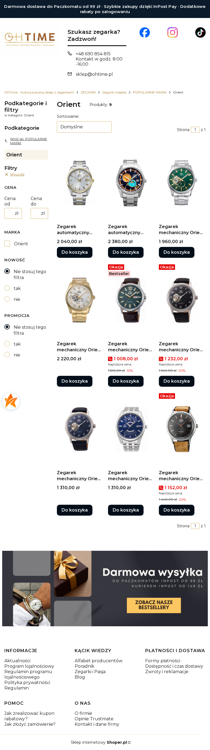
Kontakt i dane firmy (97, 724)
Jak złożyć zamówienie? (30, 724)
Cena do (36, 201)
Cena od (10, 201)
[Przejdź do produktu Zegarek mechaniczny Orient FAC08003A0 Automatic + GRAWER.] (182, 429)
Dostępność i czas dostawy (174, 666)
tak (17, 288)
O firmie (83, 713)
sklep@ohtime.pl (94, 74)
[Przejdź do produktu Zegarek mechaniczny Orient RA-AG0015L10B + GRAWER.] (80, 429)
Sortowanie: (68, 116)
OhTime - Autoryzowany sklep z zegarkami (39, 92)
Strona (183, 129)
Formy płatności (162, 660)
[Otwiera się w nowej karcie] (144, 32)
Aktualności (17, 660)
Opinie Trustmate (94, 718)
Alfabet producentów (98, 660)
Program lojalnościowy (29, 666)
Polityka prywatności (27, 682)
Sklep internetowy (99, 742)
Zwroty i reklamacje (166, 671)
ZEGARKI (88, 92)
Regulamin (16, 688)
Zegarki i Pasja (90, 671)
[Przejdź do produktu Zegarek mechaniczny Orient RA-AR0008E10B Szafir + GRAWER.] (182, 183)
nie (17, 299)
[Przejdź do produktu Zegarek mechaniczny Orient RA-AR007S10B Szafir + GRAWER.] (80, 300)
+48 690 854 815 (93, 53)
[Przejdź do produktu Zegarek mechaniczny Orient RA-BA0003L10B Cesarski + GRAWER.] (131, 429)
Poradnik (84, 666)
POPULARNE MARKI (150, 92)
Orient (21, 243)
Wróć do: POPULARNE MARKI (28, 141)
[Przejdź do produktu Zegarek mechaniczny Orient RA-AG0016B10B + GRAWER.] (182, 300)
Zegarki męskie (114, 92)
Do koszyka (75, 252)
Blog (80, 677)
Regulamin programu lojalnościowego (28, 674)
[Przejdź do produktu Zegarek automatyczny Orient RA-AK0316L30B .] (131, 183)
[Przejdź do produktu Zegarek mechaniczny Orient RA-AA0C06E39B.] (131, 300)
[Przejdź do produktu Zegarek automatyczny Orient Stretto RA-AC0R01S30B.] (80, 183)
